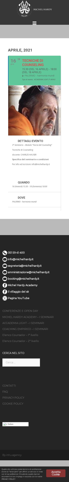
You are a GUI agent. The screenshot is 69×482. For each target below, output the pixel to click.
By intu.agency (12, 455)
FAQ (5, 391)
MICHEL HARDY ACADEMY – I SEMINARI (28, 317)
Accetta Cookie (55, 473)
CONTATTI (9, 385)
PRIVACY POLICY (13, 397)
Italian (10, 424)
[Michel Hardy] (34, 8)
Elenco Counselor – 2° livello (20, 341)
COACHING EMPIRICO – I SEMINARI (25, 329)
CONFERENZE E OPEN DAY (20, 310)
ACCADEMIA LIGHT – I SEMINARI (23, 323)
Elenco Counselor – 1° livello (20, 335)
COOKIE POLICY (12, 403)
